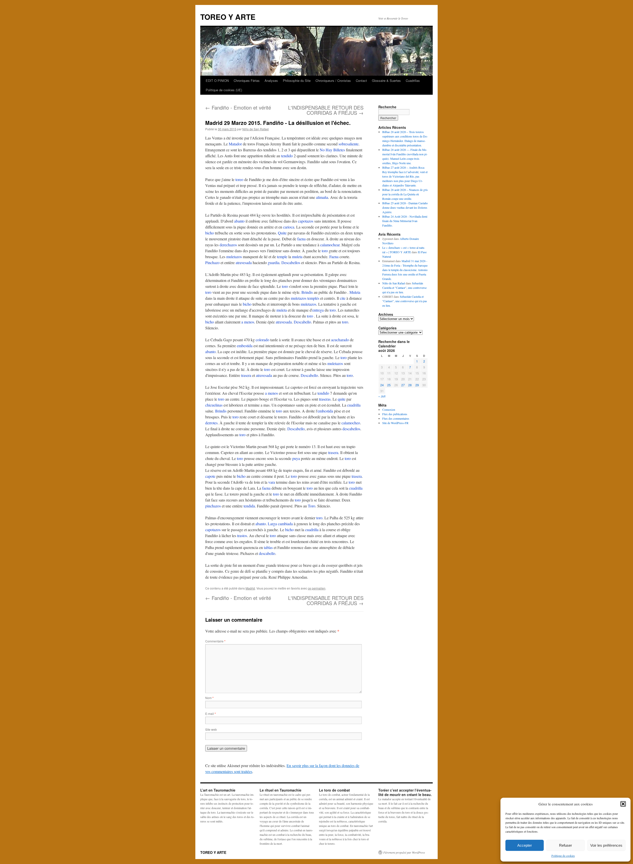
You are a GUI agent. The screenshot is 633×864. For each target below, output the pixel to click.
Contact (361, 80)
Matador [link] (235, 143)
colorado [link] (262, 339)
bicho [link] (209, 232)
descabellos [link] (351, 428)
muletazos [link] (234, 256)
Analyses (271, 80)
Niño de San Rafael (255, 129)
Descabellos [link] (290, 262)
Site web (211, 729)
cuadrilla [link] (354, 405)
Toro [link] (311, 505)
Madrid (250, 588)
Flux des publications (394, 414)
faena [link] (301, 238)
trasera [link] (246, 375)
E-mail (210, 713)
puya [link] (296, 458)
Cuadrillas (413, 80)
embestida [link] (244, 345)
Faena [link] (334, 256)
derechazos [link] (228, 244)
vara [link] (271, 482)
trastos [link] (242, 535)
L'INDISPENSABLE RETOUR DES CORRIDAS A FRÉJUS (325, 110)
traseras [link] (325, 399)
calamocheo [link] (350, 422)
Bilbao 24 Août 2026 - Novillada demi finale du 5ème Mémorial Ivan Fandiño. (404, 220)
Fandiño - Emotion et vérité (238, 107)
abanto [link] (239, 221)
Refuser (565, 845)
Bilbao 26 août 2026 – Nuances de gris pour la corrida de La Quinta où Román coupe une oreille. (405, 194)
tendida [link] (249, 505)
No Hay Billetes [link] (332, 149)
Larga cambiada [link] (280, 523)
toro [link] (325, 250)
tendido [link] (287, 155)
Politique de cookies (563, 856)
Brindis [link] (307, 292)
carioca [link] (288, 226)
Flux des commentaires (395, 418)
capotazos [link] (305, 221)
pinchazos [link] (213, 505)
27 (403, 385)
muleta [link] (297, 256)
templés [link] (313, 298)
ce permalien (316, 588)
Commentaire (215, 641)
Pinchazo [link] (212, 262)
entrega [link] (318, 310)
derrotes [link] (211, 422)
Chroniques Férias (247, 80)
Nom (209, 698)
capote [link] (210, 476)
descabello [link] (267, 553)
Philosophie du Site (297, 80)
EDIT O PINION (217, 80)
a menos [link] (247, 321)
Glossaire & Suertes (386, 80)
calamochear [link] (329, 244)
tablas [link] (268, 547)
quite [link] (341, 399)
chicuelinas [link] (214, 405)
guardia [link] (273, 262)
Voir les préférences (606, 845)
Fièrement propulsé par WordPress (404, 852)
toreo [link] (239, 179)
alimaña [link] (322, 197)
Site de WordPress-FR (395, 423)
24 (382, 385)
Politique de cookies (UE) (224, 90)
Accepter (524, 845)
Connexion (388, 409)
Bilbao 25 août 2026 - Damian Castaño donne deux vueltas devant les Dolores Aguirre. (405, 207)
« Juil (381, 396)
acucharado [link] (340, 339)
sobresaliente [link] (349, 143)
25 (389, 385)
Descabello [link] (302, 321)
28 (410, 385)
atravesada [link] (244, 262)
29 (417, 385)
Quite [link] (282, 232)
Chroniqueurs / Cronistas (333, 80)
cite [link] (342, 298)
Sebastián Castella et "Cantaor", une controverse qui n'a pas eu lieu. (404, 287)
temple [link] (282, 256)
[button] (623, 803)
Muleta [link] (354, 292)
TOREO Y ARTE (227, 16)
